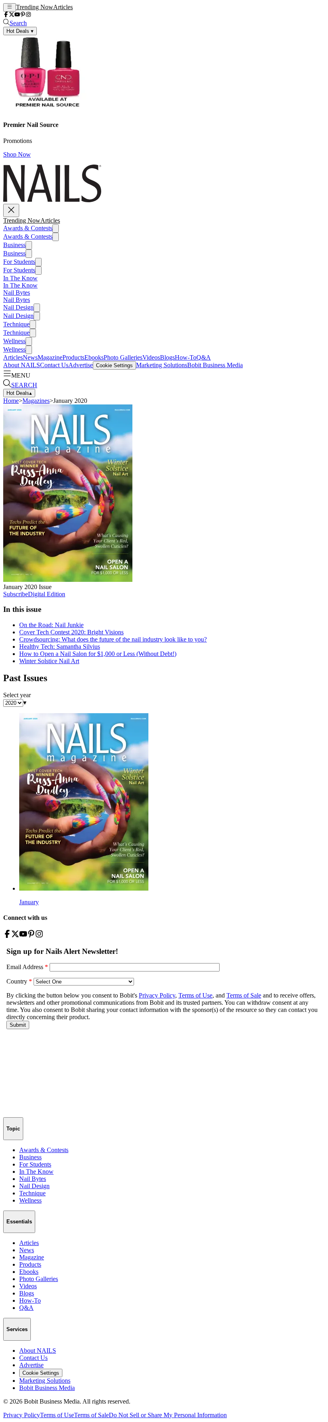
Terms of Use (57, 1415)
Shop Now (17, 154)
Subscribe (15, 594)
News (30, 357)
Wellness (14, 341)
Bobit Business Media (215, 365)
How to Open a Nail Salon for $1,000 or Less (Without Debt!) (97, 653)
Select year (17, 695)
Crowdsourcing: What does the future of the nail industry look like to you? (113, 639)
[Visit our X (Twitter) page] (11, 15)
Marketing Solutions (161, 365)
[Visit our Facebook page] (6, 15)
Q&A (203, 357)
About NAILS (21, 365)
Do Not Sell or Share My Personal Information (168, 1415)
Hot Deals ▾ (20, 31)
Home (11, 400)
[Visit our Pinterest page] (23, 15)
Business (14, 244)
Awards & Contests (27, 228)
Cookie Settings (114, 365)
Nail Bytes (16, 292)
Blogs (167, 357)
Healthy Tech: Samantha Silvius (59, 646)
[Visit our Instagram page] (28, 15)
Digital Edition (46, 594)
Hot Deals (19, 393)
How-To (185, 357)
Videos (151, 357)
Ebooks (94, 357)
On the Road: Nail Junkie (51, 624)
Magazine (50, 357)
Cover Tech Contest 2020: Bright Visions (71, 632)
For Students (19, 261)
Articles (63, 7)
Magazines (36, 400)
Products (73, 357)
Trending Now (34, 7)
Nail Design (18, 307)
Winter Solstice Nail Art (49, 661)
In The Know (20, 278)
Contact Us (54, 365)
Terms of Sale (91, 1415)
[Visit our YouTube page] (17, 15)
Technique (16, 324)
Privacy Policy (21, 1415)
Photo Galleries (123, 357)
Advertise (80, 365)
